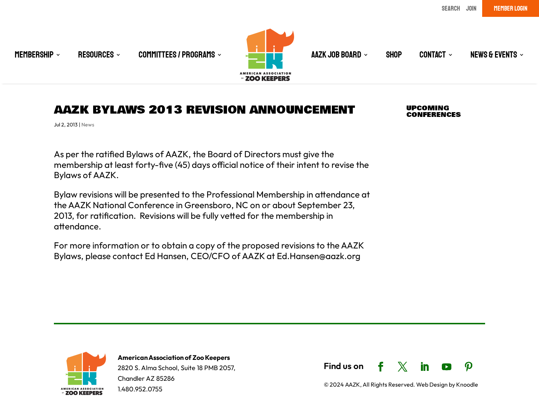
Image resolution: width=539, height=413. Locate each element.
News (87, 124)
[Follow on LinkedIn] (424, 366)
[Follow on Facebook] (380, 366)
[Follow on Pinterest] (468, 366)
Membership (34, 54)
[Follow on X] (402, 366)
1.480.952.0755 (140, 389)
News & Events (493, 54)
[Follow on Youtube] (446, 366)
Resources (96, 54)
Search (451, 8)
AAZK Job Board (336, 54)
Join (471, 8)
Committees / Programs (177, 54)
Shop (394, 54)
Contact (432, 54)
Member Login (510, 8)
